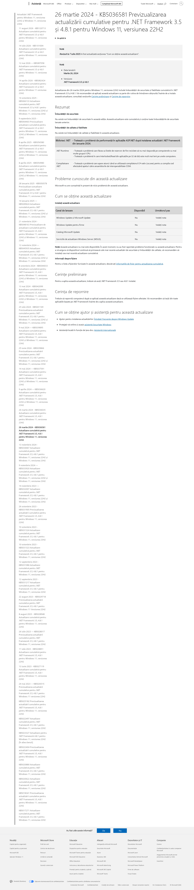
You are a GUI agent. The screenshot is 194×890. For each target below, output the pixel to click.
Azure (99, 853)
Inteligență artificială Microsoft (107, 844)
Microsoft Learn (133, 853)
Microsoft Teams (102, 874)
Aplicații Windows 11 (16, 857)
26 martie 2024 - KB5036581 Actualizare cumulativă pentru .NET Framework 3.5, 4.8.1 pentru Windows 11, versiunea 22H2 (33, 433)
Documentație (132, 848)
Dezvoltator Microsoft (135, 844)
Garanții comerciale (46, 865)
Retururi (43, 853)
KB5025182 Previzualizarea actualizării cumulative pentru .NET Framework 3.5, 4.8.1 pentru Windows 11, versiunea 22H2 (33, 707)
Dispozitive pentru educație (78, 848)
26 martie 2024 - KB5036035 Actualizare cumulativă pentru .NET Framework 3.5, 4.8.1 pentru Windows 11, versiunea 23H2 (33, 416)
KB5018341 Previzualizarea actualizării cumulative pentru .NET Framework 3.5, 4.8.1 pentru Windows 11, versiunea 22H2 (33, 799)
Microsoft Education (76, 844)
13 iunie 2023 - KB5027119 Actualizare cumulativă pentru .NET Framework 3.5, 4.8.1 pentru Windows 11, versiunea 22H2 (33, 672)
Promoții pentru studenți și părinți (80, 869)
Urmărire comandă (46, 857)
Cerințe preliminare (100, 96)
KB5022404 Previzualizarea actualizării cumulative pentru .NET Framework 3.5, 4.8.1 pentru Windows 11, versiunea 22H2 (33, 753)
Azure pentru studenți (77, 874)
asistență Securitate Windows (97, 324)
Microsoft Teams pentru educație (80, 853)
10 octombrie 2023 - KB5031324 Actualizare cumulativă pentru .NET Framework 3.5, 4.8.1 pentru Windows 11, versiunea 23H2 (32, 533)
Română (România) (20, 881)
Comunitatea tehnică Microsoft (138, 857)
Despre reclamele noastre (141, 885)
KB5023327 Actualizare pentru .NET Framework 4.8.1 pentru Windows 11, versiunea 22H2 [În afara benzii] (33, 737)
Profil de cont (44, 844)
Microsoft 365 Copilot (104, 869)
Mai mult (92, 4)
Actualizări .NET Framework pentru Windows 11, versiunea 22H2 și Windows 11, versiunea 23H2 (31, 19)
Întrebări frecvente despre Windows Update (114, 319)
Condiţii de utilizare (108, 885)
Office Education (75, 861)
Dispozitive (80, 4)
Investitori (160, 861)
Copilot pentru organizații (18, 844)
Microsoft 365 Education (77, 857)
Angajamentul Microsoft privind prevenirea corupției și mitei (167, 856)
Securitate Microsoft (103, 848)
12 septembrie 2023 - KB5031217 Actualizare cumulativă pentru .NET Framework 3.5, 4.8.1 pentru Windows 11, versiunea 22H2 (32, 585)
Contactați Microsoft (77, 885)
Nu (120, 830)
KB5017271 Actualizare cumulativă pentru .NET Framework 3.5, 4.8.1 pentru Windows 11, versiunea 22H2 (32, 815)
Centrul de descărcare (47, 848)
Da (103, 830)
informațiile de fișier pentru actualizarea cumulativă (139, 263)
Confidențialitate (92, 885)
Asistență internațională (105, 330)
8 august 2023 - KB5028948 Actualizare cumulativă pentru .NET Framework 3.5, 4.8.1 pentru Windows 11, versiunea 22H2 (33, 620)
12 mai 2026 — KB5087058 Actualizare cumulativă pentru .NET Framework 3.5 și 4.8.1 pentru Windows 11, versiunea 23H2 (33, 69)
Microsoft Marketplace (135, 861)
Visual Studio (132, 874)
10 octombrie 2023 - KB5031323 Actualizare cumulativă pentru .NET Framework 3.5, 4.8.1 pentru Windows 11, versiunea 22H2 (32, 550)
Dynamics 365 (101, 857)
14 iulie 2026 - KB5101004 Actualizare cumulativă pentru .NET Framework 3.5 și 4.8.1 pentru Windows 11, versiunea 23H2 (33, 52)
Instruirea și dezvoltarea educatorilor (81, 865)
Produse (68, 4)
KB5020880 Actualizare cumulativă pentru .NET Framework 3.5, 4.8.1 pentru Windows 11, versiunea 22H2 (32, 769)
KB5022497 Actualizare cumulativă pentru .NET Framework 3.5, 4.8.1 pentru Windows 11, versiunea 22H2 (32, 723)
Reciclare (43, 861)
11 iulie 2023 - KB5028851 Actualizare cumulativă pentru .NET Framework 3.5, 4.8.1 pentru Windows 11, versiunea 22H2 (33, 655)
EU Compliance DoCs (159, 885)
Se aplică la (61, 38)
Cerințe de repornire (121, 96)
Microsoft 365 (48, 4)
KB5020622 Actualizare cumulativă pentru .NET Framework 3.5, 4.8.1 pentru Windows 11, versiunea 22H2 (32, 783)
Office (59, 4)
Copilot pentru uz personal (18, 848)
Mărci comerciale (123, 885)
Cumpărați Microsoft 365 (111, 4)
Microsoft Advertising (104, 865)
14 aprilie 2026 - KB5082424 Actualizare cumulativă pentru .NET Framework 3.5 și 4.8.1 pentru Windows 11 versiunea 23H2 (32, 86)
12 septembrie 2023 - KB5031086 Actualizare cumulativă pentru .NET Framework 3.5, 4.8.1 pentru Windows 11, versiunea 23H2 (32, 568)
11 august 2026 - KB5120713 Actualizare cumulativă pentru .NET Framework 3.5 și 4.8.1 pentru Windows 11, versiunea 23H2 (33, 34)
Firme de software (133, 869)
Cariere (159, 844)
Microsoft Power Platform (136, 865)
